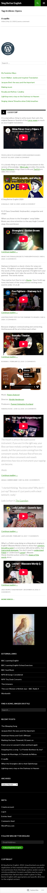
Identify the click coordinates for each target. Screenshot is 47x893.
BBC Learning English (10, 660)
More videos (7, 599)
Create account (7, 807)
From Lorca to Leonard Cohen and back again (20, 155)
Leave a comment (23, 21)
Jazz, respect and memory (12, 590)
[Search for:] (23, 63)
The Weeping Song (9, 726)
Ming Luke (24, 167)
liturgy (28, 280)
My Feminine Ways (8, 73)
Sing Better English (11, 3)
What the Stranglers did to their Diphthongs (20, 256)
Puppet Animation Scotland (22, 404)
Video (3, 21)
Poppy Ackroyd (13, 395)
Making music (6, 87)
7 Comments (33, 536)
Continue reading (9, 252)
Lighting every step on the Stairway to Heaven (20, 96)
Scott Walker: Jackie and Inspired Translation (19, 78)
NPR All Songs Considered (12, 675)
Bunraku (5, 361)
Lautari (22, 552)
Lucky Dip (13, 112)
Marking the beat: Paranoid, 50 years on (17, 740)
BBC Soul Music (7, 670)
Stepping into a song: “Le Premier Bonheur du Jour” (22, 749)
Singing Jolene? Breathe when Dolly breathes (19, 101)
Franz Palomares (7, 169)
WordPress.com (7, 826)
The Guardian (22, 500)
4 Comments (34, 480)
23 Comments (30, 409)
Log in (3, 812)
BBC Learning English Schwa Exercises (17, 665)
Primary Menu (44, 3)
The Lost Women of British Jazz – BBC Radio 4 (20, 689)
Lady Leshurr (6, 536)
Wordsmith (5, 693)
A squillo (5, 18)
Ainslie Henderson (16, 399)
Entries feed (6, 816)
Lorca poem (32, 120)
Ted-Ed (37, 169)
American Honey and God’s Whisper (16, 735)
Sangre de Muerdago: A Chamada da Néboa (19, 754)
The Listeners (7, 684)
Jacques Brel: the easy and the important (18, 82)
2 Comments (11, 259)
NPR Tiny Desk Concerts (11, 679)
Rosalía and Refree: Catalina (12, 92)
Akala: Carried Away (9, 480)
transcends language (9, 550)
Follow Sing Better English (15, 836)
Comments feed (7, 821)
